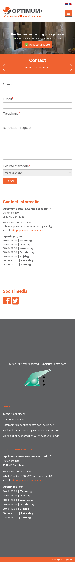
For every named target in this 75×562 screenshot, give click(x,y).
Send (10, 181)
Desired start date (17, 166)
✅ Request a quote (37, 44)
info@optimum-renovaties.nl (27, 230)
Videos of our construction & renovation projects (31, 436)
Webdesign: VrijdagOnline (61, 559)
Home (28, 67)
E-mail (8, 98)
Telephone (12, 113)
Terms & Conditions (14, 414)
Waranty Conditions (14, 419)
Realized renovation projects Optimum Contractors (32, 430)
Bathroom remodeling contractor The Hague (28, 424)
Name (7, 84)
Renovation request (17, 128)
